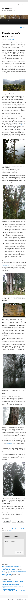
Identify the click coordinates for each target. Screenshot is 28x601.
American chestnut (20, 329)
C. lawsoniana (9, 443)
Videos (14, 20)
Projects (8, 20)
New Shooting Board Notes (8, 589)
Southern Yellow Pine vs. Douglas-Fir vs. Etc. (12, 581)
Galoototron (7, 8)
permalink (10, 530)
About (3, 23)
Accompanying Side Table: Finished (10, 584)
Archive (19, 20)
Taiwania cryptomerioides (17, 124)
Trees (13, 528)
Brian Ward (21, 528)
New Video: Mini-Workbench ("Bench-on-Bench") (13, 590)
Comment (19, 552)
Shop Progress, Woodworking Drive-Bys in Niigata (14, 571)
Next (24, 27)
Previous (19, 27)
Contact (8, 23)
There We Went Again (7, 574)
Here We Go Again (6, 576)
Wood (16, 528)
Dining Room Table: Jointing (8, 569)
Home (3, 20)
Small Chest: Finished (7, 583)
